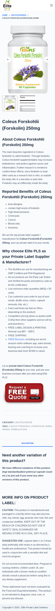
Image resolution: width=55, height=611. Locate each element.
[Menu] (51, 5)
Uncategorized (23, 422)
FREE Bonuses (16, 339)
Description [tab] (28, 443)
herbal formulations (14, 429)
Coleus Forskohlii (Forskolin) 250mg (30, 426)
